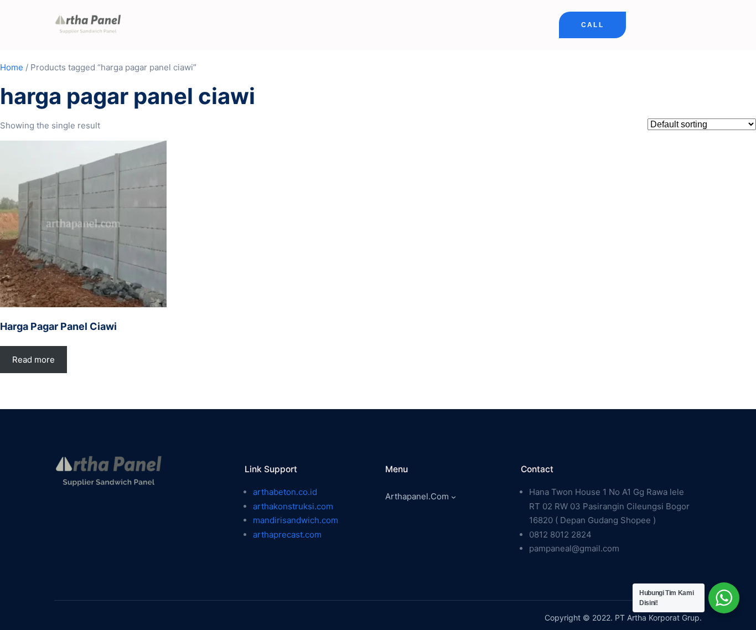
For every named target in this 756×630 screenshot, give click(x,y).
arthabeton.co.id (285, 492)
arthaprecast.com (287, 534)
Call (592, 25)
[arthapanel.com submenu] (453, 496)
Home (11, 67)
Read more (33, 359)
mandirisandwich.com (295, 520)
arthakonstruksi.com (293, 506)
